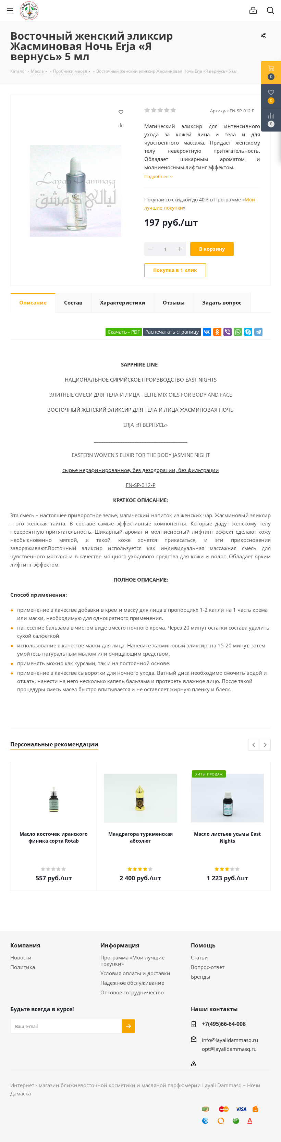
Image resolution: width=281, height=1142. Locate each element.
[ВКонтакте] (207, 332)
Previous (254, 745)
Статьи (199, 957)
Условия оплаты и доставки (135, 973)
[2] (154, 110)
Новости (21, 957)
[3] (160, 110)
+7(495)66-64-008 (224, 1024)
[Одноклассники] (217, 332)
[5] (173, 110)
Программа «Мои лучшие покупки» (132, 960)
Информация (119, 945)
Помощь (203, 945)
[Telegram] (258, 332)
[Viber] (227, 332)
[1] (147, 110)
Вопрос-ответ (207, 967)
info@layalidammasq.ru (230, 1040)
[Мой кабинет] (253, 10)
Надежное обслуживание (132, 982)
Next (265, 745)
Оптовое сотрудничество (132, 992)
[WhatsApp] (238, 332)
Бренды (200, 976)
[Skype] (248, 332)
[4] (167, 110)
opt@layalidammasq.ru (229, 1048)
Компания (25, 945)
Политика (22, 967)
